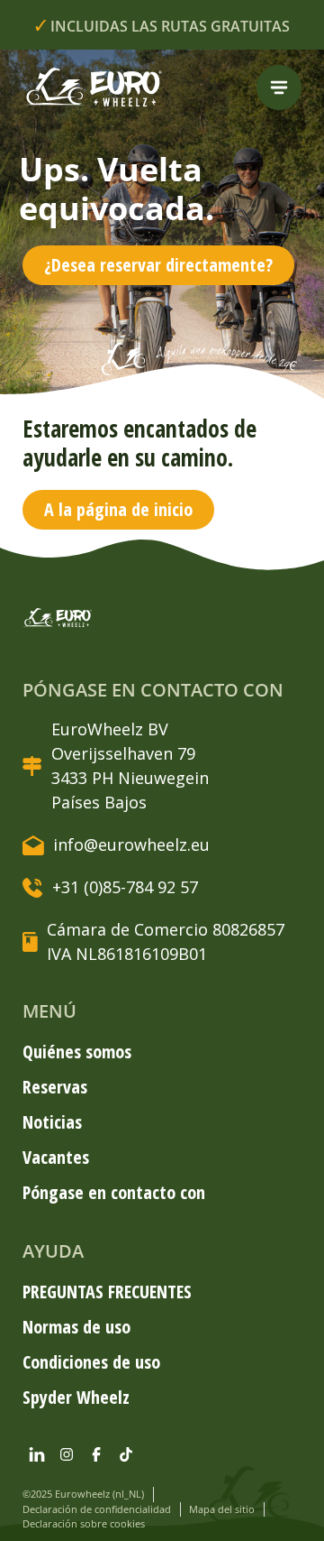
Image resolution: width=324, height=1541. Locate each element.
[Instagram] (66, 1454)
